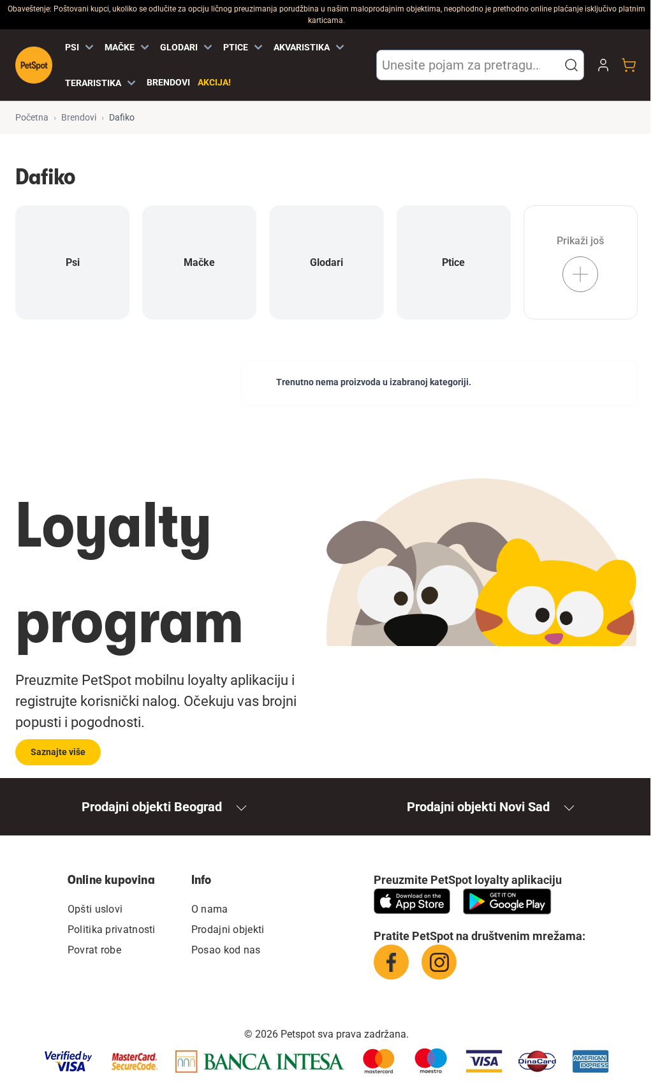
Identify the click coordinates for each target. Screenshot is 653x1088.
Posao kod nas (226, 950)
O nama (209, 909)
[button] (571, 65)
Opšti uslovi (95, 909)
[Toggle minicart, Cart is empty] (628, 65)
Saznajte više (58, 752)
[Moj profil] (603, 65)
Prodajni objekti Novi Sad (478, 806)
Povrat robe (94, 950)
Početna (31, 117)
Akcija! (214, 82)
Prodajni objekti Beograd (152, 806)
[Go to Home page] (33, 65)
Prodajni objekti (228, 929)
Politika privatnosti (112, 929)
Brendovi (168, 82)
